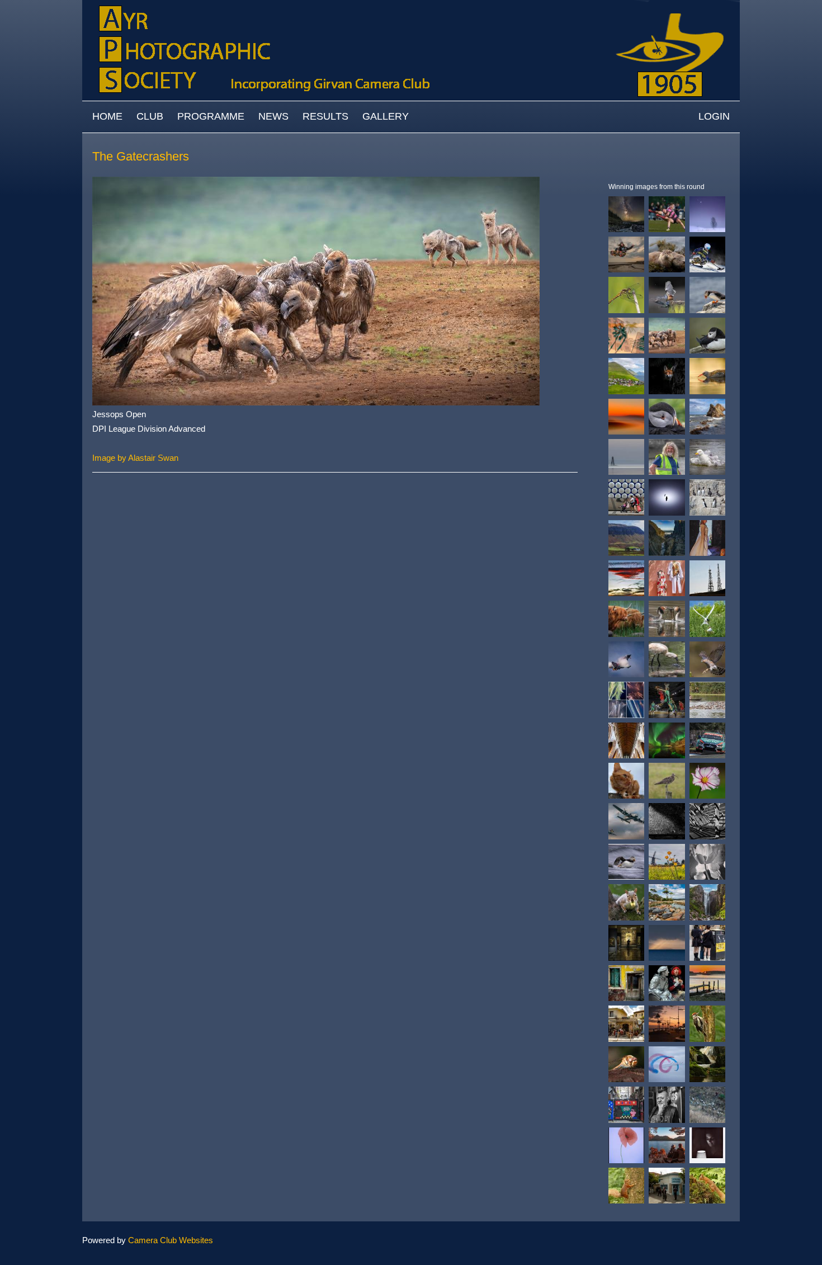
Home (107, 116)
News (273, 116)
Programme (210, 116)
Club (149, 116)
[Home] (411, 5)
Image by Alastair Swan (135, 457)
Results (325, 116)
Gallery (385, 116)
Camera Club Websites (170, 1240)
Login (714, 116)
